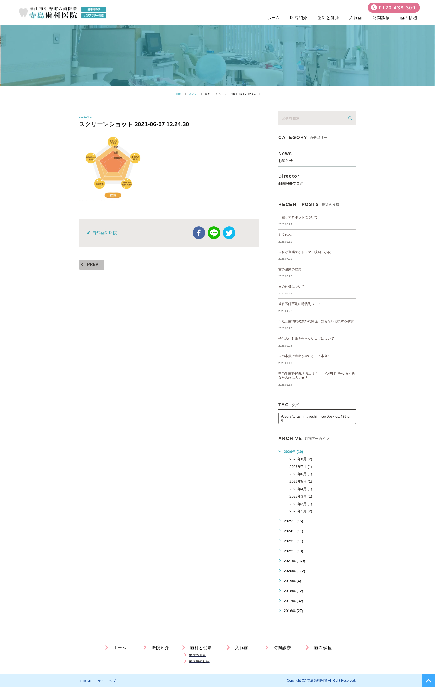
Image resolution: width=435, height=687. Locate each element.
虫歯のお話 (197, 655)
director (290, 179)
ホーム (273, 18)
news (285, 156)
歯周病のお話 (199, 661)
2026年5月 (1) (300, 481)
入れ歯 (355, 18)
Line (214, 232)
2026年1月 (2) (300, 511)
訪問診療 (381, 18)
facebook (199, 232)
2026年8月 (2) (300, 459)
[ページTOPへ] (428, 680)
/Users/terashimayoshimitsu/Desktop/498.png (316, 418)
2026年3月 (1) (300, 496)
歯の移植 (408, 18)
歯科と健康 (328, 18)
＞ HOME (85, 681)
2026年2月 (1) (300, 504)
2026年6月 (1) (300, 474)
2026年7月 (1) (300, 467)
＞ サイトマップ (105, 681)
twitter (229, 232)
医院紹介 (298, 18)
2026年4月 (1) (300, 489)
